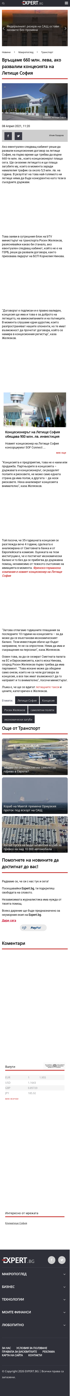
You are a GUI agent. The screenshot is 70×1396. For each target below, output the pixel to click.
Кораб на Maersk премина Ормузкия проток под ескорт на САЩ (30, 808)
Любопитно (13, 1325)
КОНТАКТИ (35, 1355)
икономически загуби (18, 719)
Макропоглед (14, 1274)
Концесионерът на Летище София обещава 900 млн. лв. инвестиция (32, 434)
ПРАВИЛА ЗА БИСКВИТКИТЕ (19, 1351)
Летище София (27, 700)
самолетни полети (42, 710)
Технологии (13, 1299)
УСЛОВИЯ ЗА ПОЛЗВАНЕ (31, 1348)
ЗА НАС (6, 1348)
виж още (61, 452)
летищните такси (47, 687)
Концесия (48, 700)
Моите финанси (16, 1312)
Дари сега (9, 920)
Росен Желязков (14, 710)
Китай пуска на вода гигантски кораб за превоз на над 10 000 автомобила (33, 847)
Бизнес (8, 1286)
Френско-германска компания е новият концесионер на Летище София (32, 571)
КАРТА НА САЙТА (12, 1355)
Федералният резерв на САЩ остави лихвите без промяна (33, 28)
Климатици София (16, 1223)
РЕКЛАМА (48, 1351)
